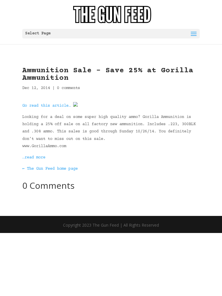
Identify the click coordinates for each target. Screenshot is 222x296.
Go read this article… (46, 105)
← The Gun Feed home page (50, 168)
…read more (33, 157)
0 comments (68, 88)
